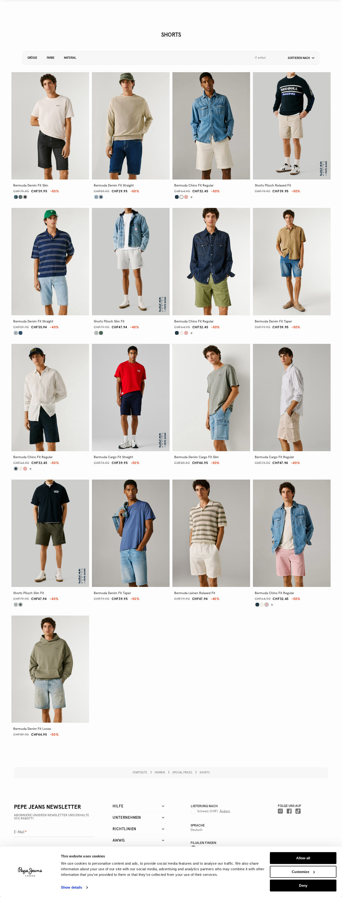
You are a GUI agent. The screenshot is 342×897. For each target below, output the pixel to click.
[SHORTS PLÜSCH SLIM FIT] (101, 333)
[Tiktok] (298, 811)
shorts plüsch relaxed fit (273, 185)
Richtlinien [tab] (124, 829)
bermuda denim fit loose (32, 729)
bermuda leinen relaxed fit (194, 593)
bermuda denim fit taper (273, 321)
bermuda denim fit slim (30, 185)
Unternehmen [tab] (127, 817)
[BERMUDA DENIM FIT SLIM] (16, 197)
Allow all (303, 858)
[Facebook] (289, 811)
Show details (71, 888)
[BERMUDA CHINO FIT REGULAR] (177, 197)
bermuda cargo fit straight (113, 457)
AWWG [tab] (118, 840)
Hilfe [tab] (118, 806)
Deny (303, 885)
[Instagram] (280, 811)
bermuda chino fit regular (194, 185)
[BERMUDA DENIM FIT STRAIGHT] (96, 197)
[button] (300, 58)
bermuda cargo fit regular (274, 457)
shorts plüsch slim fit (109, 321)
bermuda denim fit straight (114, 185)
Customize (300, 872)
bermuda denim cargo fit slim (196, 457)
